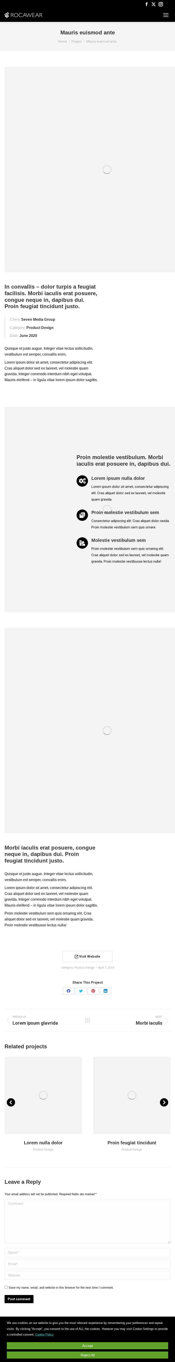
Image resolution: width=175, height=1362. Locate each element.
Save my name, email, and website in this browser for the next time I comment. (61, 1287)
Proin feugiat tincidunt (132, 1142)
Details (49, 1095)
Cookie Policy (44, 1334)
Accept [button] (87, 1346)
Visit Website (89, 956)
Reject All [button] (88, 1355)
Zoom (37, 1095)
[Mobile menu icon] (165, 15)
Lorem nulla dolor (43, 1142)
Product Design (84, 967)
